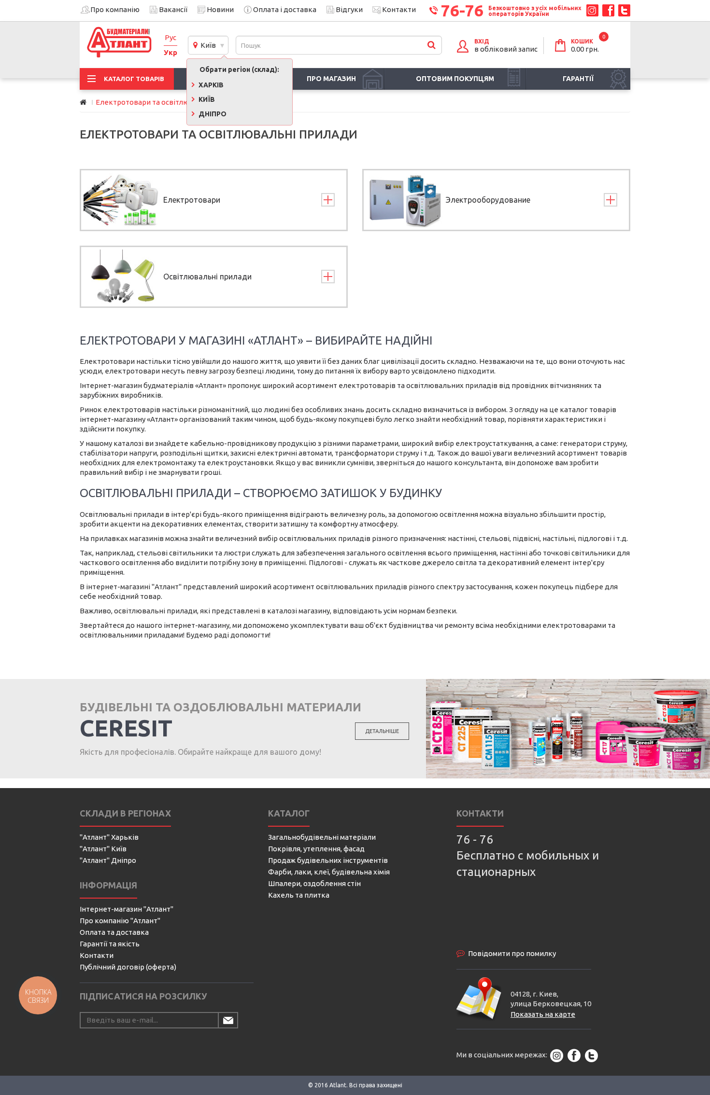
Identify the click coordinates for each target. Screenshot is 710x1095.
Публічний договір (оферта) (128, 967)
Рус (170, 37)
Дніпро (212, 114)
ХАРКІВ (210, 85)
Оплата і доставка (284, 9)
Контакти (399, 9)
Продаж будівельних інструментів (328, 860)
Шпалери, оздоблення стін (314, 883)
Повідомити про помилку (512, 953)
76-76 (462, 10)
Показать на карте (543, 1014)
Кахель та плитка (298, 895)
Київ (207, 45)
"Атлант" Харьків (109, 837)
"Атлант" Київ (103, 849)
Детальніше (382, 731)
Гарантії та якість (110, 944)
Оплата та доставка (114, 932)
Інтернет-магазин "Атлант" (126, 909)
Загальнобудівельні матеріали (322, 837)
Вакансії (173, 9)
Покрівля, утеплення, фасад (316, 849)
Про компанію (115, 9)
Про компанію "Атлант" (120, 920)
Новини (220, 9)
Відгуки (349, 9)
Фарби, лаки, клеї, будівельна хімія (329, 872)
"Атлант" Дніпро (108, 860)
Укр (170, 52)
